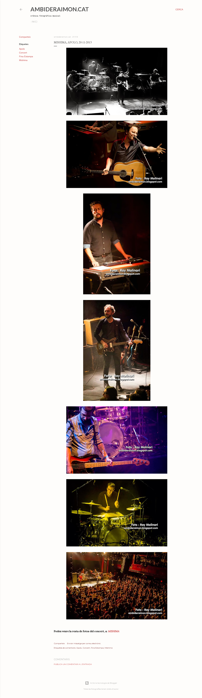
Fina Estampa (26, 56)
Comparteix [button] (25, 37)
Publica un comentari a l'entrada (73, 664)
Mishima (23, 60)
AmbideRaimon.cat (59, 9)
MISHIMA (113, 631)
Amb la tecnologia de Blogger (103, 683)
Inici (34, 21)
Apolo (22, 49)
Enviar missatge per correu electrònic (84, 643)
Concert (23, 52)
